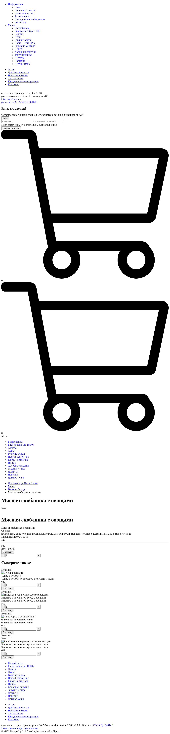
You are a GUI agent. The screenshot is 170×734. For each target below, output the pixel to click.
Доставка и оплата (25, 10)
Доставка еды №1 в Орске (23, 483)
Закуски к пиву (23, 54)
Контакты (20, 22)
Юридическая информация (30, 19)
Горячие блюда (23, 40)
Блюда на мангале (25, 45)
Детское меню (23, 63)
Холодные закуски (25, 51)
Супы (18, 37)
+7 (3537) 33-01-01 (27, 102)
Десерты (19, 57)
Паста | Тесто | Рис (25, 43)
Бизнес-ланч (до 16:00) (27, 31)
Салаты (19, 34)
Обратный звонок (11, 99)
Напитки (20, 60)
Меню (11, 25)
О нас (18, 7)
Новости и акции (24, 13)
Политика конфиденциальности (19, 728)
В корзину (8, 552)
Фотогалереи (22, 16)
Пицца (18, 48)
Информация (15, 4)
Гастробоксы (22, 28)
